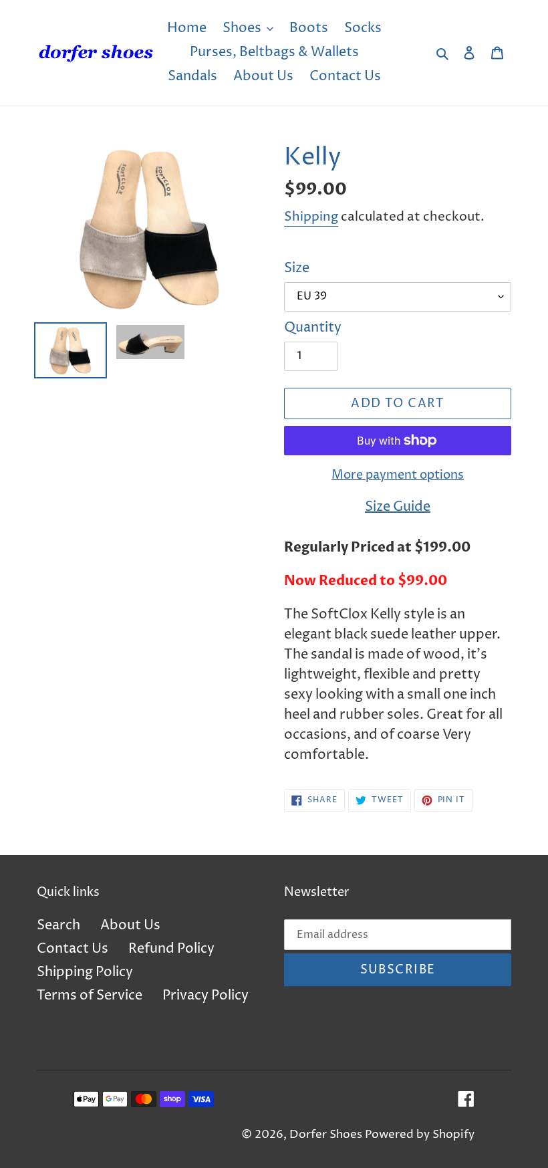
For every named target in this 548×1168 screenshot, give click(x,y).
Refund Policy (171, 949)
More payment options (397, 475)
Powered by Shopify (419, 1135)
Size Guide (397, 507)
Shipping (311, 216)
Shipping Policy (85, 972)
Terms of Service (89, 996)
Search (58, 926)
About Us (130, 926)
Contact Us (72, 949)
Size (296, 268)
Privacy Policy (205, 996)
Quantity (312, 328)
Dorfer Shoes (327, 1135)
